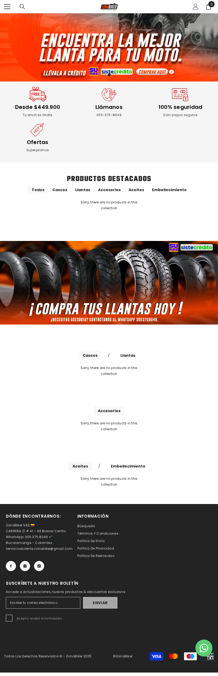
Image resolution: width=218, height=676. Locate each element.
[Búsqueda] (22, 6)
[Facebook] (11, 566)
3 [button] (114, 74)
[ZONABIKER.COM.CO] (109, 283)
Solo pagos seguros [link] (180, 115)
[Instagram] (25, 566)
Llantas (82, 189)
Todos (38, 189)
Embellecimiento (169, 189)
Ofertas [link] (37, 142)
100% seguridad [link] (180, 107)
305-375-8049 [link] (109, 115)
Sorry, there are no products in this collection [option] (109, 205)
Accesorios (109, 189)
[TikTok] (39, 566)
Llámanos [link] (109, 107)
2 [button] (109, 74)
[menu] (7, 6)
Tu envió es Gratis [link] (37, 115)
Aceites (136, 189)
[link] (37, 95)
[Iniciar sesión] (196, 7)
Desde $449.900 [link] (37, 107)
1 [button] (104, 74)
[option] (109, 47)
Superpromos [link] (37, 150)
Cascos (59, 189)
